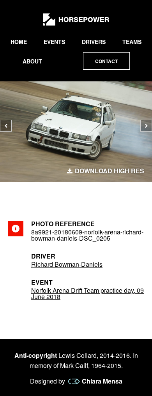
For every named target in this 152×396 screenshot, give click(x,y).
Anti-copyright (35, 355)
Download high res (109, 171)
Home (19, 42)
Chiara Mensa (102, 381)
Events (54, 42)
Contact (106, 61)
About (32, 61)
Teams (131, 42)
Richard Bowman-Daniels (67, 264)
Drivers (94, 42)
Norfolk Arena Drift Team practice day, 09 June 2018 (87, 293)
